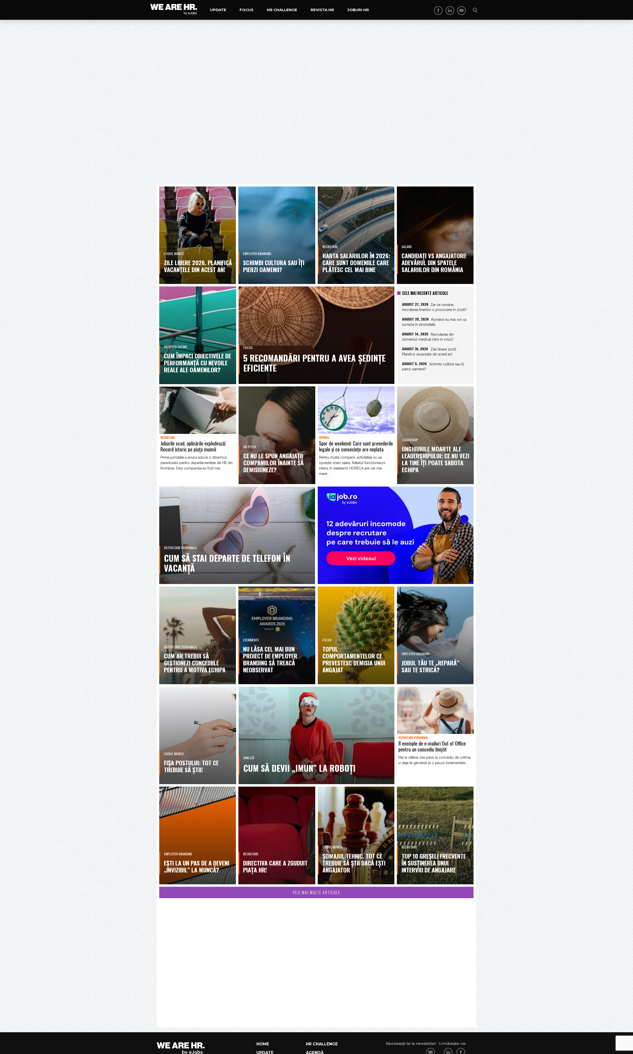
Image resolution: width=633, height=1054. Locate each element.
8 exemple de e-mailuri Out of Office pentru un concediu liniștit (432, 746)
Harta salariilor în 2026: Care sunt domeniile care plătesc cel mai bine (356, 262)
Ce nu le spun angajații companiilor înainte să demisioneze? (273, 462)
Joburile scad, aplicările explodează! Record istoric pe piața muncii (193, 446)
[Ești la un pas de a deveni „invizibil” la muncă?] (197, 835)
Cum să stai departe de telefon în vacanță (227, 563)
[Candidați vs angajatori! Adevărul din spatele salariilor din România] (435, 235)
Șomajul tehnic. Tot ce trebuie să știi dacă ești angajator (353, 862)
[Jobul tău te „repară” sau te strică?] (435, 635)
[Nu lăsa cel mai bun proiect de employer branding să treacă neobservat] (276, 635)
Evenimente (251, 639)
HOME (262, 1044)
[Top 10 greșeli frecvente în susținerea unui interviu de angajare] (435, 835)
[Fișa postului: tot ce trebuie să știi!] (197, 735)
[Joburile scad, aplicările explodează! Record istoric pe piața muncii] (197, 410)
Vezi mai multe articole (316, 892)
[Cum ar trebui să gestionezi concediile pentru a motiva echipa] (197, 635)
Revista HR (322, 9)
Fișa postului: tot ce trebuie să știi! (191, 766)
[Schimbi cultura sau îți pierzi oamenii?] (276, 235)
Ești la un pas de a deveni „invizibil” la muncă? (196, 866)
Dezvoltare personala (180, 547)
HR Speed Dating (175, 346)
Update (218, 9)
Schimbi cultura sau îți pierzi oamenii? (273, 266)
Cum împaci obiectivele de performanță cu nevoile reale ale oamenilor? (197, 362)
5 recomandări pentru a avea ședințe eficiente (314, 362)
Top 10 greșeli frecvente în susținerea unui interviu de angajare (434, 862)
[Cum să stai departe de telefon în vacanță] (237, 535)
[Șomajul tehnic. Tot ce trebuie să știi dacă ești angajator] (356, 835)
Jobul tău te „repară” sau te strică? (430, 666)
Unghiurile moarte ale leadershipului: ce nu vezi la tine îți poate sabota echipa (435, 459)
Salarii (406, 246)
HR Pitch (249, 446)
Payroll (324, 438)
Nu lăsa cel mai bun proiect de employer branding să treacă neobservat (270, 659)
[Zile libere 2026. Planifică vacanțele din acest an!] (197, 235)
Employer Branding (257, 253)
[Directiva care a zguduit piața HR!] (276, 835)
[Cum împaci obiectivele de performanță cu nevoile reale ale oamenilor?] (197, 335)
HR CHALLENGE (322, 1044)
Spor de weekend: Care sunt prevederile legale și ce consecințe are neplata (356, 446)
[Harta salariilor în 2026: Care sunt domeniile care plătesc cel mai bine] (356, 235)
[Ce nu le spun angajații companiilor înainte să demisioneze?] (277, 435)
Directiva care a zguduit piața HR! (275, 866)
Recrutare (330, 246)
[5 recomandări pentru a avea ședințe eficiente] (316, 335)
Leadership (410, 439)
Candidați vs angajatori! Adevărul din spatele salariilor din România (434, 262)
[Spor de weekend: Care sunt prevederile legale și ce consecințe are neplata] (356, 410)
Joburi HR (358, 9)
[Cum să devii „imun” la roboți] (316, 735)
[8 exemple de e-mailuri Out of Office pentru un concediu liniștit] (435, 710)
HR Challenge (282, 9)
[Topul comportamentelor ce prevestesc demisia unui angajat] (356, 635)
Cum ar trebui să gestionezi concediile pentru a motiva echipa (195, 662)
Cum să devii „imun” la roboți (299, 768)
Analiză (248, 757)
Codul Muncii (173, 253)
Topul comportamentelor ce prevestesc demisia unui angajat (353, 659)
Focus (246, 9)
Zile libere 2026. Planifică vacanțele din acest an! (198, 266)
